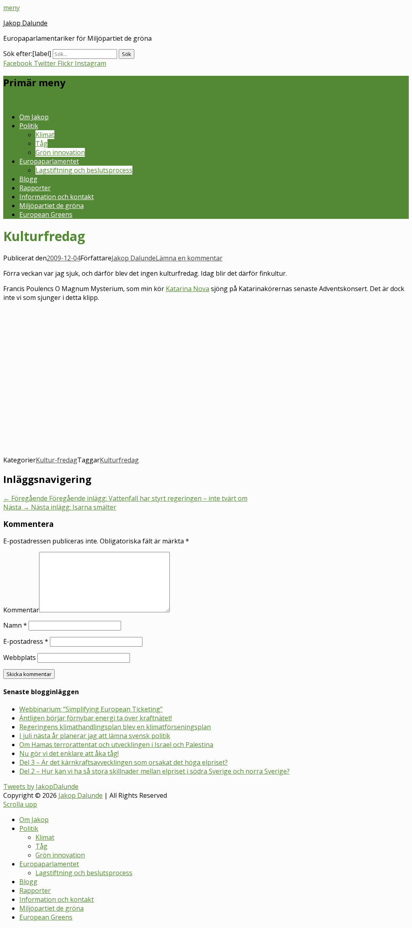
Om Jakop (34, 116)
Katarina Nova (187, 288)
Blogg (28, 179)
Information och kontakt (56, 196)
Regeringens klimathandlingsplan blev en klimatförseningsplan (115, 726)
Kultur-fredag (56, 460)
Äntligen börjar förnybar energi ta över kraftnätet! (95, 718)
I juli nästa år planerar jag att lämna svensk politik (94, 735)
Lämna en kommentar (189, 258)
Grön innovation (60, 152)
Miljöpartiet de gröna (51, 205)
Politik (28, 125)
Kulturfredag (119, 460)
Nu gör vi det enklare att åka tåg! (69, 753)
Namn (15, 625)
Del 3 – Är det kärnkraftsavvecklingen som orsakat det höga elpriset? (123, 762)
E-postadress (25, 641)
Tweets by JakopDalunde (40, 786)
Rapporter (35, 187)
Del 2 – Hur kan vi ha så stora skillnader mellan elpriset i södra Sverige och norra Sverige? (154, 771)
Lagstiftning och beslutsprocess (83, 170)
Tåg (41, 143)
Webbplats (19, 657)
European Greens (45, 214)
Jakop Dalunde (25, 23)
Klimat (44, 134)
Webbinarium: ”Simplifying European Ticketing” (91, 709)
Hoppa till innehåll (30, 101)
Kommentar (21, 609)
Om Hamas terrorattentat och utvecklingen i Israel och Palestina (116, 744)
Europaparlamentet (49, 161)
